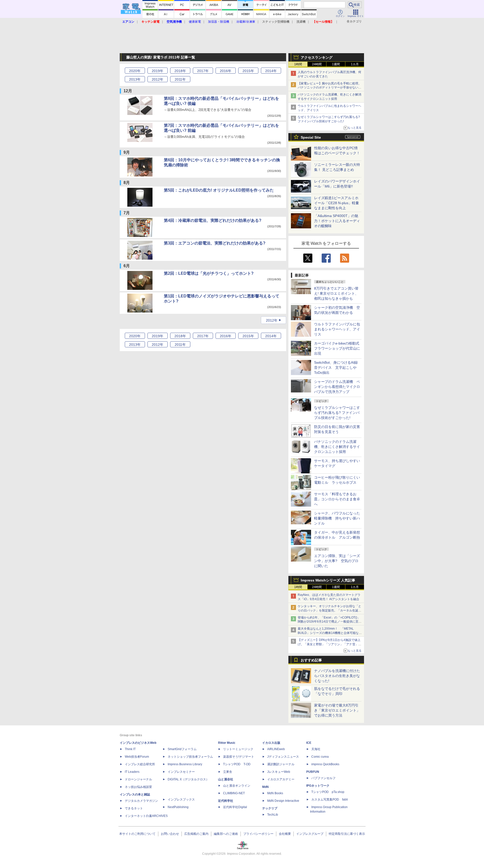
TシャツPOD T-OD (237, 764)
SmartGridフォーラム (182, 749)
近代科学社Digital (235, 807)
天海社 (315, 749)
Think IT (130, 749)
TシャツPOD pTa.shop (327, 792)
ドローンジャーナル (138, 779)
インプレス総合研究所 (140, 764)
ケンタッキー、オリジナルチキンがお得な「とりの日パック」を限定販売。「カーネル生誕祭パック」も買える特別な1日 (329, 610)
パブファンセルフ (323, 778)
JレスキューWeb (278, 772)
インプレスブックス (181, 799)
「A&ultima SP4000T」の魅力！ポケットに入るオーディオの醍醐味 (337, 221)
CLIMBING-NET (234, 793)
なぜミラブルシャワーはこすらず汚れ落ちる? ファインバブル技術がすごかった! (337, 413)
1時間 (298, 64)
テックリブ (269, 808)
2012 (157, 79)
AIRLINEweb (276, 749)
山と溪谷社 (225, 779)
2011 (180, 79)
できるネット (134, 808)
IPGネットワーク (317, 785)
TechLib (272, 814)
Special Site (311, 137)
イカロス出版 (271, 743)
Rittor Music (226, 743)
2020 (135, 71)
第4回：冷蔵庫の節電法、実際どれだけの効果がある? (212, 220)
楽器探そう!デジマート (238, 756)
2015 (248, 71)
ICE (308, 743)
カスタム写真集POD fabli (329, 799)
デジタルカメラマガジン (141, 801)
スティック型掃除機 (275, 21)
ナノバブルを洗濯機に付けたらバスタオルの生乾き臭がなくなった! (337, 676)
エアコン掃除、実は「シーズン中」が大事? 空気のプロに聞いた (337, 561)
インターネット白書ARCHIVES (146, 816)
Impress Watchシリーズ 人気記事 (328, 580)
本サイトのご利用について (137, 834)
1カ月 (355, 64)
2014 (271, 71)
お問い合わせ (170, 834)
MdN (265, 787)
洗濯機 (301, 21)
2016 (225, 71)
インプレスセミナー (181, 772)
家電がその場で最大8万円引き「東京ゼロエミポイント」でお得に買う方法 (337, 710)
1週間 (336, 64)
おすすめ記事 (311, 660)
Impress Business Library (185, 764)
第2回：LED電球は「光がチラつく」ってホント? (209, 273)
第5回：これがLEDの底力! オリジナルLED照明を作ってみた (219, 190)
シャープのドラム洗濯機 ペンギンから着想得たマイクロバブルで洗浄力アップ (337, 387)
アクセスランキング (316, 57)
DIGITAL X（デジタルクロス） (188, 779)
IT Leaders (132, 772)
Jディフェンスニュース (283, 756)
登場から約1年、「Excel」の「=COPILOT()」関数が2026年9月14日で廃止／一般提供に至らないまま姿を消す (329, 622)
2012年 (272, 320)
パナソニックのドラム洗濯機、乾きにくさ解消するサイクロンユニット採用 (337, 447)
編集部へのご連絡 (226, 834)
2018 (180, 71)
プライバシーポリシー (258, 834)
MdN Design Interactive (283, 801)
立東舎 (227, 772)
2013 (135, 79)
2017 (203, 71)
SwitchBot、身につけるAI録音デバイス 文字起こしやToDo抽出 (336, 367)
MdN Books (275, 793)
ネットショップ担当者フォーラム (190, 756)
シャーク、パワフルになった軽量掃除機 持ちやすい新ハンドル (337, 518)
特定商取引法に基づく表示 (347, 834)
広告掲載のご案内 (196, 834)
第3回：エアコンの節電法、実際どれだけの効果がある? (214, 243)
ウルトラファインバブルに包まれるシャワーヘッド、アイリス (337, 329)
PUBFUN (312, 772)
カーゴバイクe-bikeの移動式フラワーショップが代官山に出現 (337, 348)
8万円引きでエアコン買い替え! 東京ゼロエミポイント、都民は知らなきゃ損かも (336, 293)
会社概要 (285, 834)
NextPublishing (178, 807)
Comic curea (320, 756)
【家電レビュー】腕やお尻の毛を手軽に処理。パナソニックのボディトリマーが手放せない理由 (329, 88)
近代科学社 (225, 801)
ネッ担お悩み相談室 (138, 787)
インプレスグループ (309, 834)
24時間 (317, 64)
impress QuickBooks (325, 764)
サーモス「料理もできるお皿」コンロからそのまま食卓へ (337, 499)
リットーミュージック (238, 749)
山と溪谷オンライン (236, 785)
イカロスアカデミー (280, 779)
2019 (157, 71)
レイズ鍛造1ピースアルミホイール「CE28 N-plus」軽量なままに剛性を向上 (336, 203)
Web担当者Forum (137, 756)
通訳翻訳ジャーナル (280, 764)
